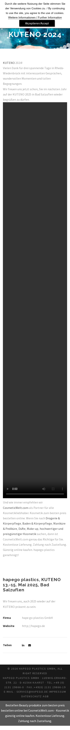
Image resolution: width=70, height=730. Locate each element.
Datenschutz (31, 696)
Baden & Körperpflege (37, 523)
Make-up (32, 529)
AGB (46, 696)
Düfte (21, 529)
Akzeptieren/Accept (37, 23)
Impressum (57, 691)
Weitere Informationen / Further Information (35, 17)
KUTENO (9, 63)
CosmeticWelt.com (15, 508)
